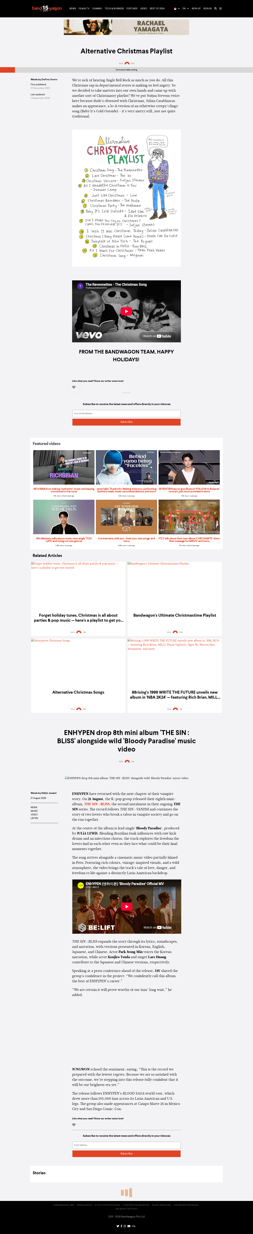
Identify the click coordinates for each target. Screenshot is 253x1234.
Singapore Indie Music (186, 1205)
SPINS (121, 63)
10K (181, 709)
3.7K (132, 63)
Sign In (207, 8)
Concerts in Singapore (136, 1205)
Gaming (97, 8)
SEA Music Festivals (126, 1209)
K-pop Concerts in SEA (107, 1205)
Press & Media (84, 1205)
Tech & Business (114, 8)
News (72, 8)
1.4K (181, 632)
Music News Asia (161, 1205)
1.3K (84, 632)
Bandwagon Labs (64, 1205)
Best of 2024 (157, 8)
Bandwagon (46, 9)
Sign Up (196, 8)
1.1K (132, 762)
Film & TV (84, 8)
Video (143, 8)
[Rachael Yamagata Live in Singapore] (126, 34)
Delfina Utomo (49, 79)
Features (131, 8)
